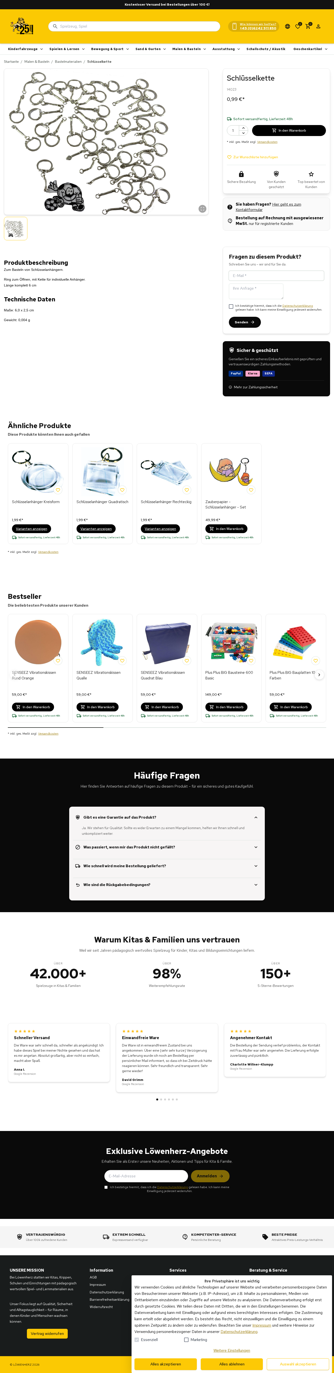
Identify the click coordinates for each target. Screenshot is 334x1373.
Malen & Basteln (186, 49)
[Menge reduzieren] (243, 133)
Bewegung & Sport (107, 49)
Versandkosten (267, 142)
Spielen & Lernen (64, 49)
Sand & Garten (148, 49)
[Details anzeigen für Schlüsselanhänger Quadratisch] (103, 471)
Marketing (198, 1339)
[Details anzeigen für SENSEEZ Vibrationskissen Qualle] (103, 642)
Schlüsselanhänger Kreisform (36, 501)
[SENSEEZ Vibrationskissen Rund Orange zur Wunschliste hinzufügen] (58, 660)
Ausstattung (223, 49)
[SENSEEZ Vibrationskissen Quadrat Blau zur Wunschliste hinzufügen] (186, 660)
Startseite (11, 61)
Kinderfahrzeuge (23, 49)
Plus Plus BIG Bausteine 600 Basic (229, 675)
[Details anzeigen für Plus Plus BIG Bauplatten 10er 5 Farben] (296, 642)
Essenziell (149, 1339)
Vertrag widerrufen (47, 1333)
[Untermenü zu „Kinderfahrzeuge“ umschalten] (42, 49)
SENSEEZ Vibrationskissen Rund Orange (34, 675)
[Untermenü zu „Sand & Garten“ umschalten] (164, 49)
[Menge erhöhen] (243, 128)
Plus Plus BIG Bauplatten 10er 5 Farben (296, 675)
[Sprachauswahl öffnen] (287, 26)
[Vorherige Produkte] (15, 675)
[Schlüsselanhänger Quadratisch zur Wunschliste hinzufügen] (122, 490)
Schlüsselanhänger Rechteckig (166, 501)
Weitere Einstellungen (231, 1350)
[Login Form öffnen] (318, 26)
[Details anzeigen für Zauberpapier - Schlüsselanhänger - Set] (231, 471)
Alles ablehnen (232, 1364)
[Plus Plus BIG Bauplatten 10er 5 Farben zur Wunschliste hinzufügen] (315, 660)
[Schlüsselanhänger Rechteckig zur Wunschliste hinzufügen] (186, 490)
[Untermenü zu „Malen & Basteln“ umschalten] (205, 49)
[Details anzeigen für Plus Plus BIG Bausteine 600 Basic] (231, 642)
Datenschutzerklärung (297, 306)
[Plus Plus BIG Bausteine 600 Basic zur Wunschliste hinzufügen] (251, 660)
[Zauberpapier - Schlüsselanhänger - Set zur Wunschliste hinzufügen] (251, 490)
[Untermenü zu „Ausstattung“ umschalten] (239, 49)
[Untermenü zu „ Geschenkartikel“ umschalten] (326, 49)
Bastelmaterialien (68, 61)
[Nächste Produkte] (319, 675)
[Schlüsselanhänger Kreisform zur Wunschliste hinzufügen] (58, 490)
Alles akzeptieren (165, 1364)
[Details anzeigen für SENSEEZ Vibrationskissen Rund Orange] (38, 642)
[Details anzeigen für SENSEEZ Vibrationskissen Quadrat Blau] (167, 642)
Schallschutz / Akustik (265, 49)
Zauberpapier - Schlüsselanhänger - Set (225, 504)
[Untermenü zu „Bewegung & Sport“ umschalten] (128, 49)
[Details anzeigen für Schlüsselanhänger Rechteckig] (167, 471)
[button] (106, 142)
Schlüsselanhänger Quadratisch (102, 501)
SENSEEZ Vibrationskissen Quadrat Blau (163, 675)
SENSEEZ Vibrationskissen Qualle (99, 675)
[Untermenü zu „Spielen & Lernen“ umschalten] (83, 49)
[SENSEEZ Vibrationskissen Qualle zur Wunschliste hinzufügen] (122, 660)
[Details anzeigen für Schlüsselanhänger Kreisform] (38, 471)
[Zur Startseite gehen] (22, 26)
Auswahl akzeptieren (298, 1364)
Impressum (261, 1325)
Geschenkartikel (307, 49)
